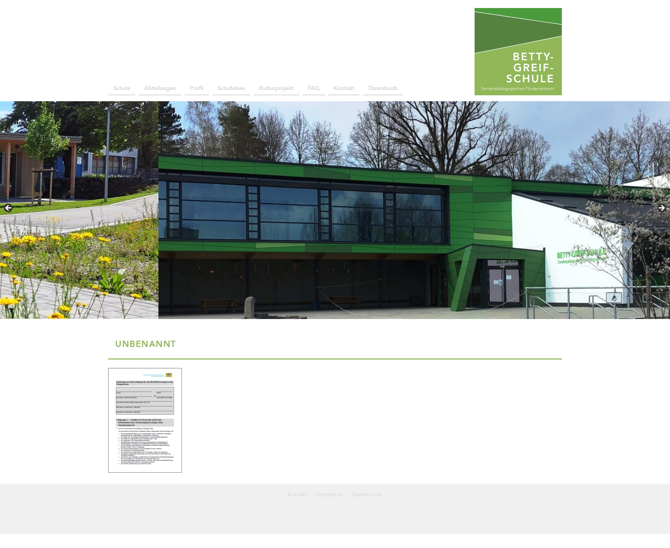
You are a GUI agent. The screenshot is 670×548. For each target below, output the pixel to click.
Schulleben (231, 88)
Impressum (329, 495)
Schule (121, 88)
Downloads (383, 88)
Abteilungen (160, 88)
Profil (196, 88)
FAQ (314, 88)
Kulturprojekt (276, 88)
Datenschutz (366, 495)
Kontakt (344, 88)
